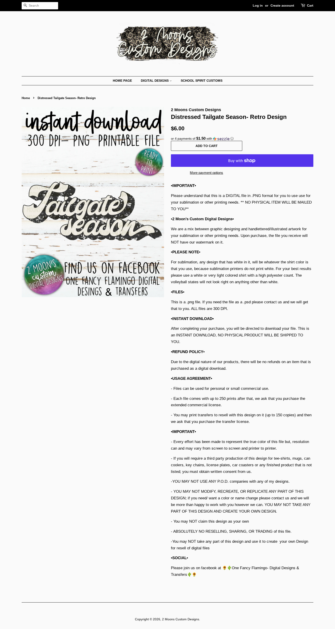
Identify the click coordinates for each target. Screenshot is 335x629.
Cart (310, 5)
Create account (282, 5)
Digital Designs (155, 80)
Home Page (122, 80)
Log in (258, 5)
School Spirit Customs (201, 80)
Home (26, 98)
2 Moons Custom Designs (180, 619)
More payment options (206, 173)
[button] (242, 138)
